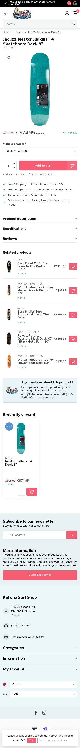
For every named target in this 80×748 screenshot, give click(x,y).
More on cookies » (57, 740)
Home (6, 32)
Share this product (39, 174)
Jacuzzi (8, 48)
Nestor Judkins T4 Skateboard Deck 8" (38, 32)
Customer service (40, 575)
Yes (31, 740)
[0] (75, 13)
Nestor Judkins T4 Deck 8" (18, 462)
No (41, 740)
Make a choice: (14, 144)
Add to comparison (14, 174)
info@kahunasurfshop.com (39, 394)
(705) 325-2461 (20, 625)
